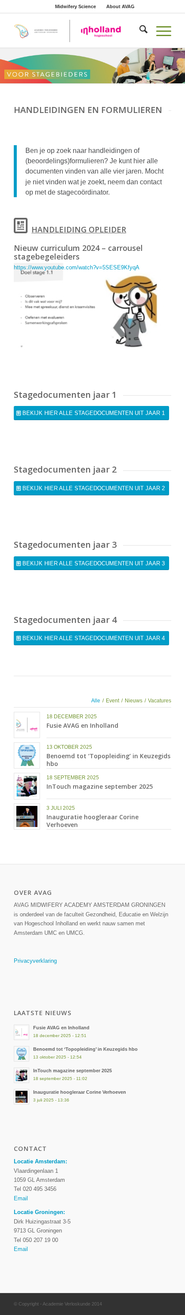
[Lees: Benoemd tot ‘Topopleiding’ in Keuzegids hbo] (21, 1054)
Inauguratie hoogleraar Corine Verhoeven (92, 821)
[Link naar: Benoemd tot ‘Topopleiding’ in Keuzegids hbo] (26, 755)
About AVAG (120, 6)
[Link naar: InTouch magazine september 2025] (26, 785)
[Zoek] (139, 30)
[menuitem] (76, 6)
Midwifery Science (75, 6)
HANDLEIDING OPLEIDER (78, 229)
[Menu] (159, 30)
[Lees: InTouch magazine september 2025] (21, 1075)
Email (21, 1198)
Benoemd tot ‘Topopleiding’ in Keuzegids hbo (108, 760)
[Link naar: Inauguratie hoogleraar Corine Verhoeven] (26, 816)
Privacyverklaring (35, 961)
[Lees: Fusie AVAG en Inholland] (21, 1032)
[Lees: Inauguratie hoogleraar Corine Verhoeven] (21, 1096)
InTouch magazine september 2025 (99, 786)
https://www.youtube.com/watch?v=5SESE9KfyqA (76, 267)
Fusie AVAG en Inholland (82, 725)
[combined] (76, 30)
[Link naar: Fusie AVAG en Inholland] (26, 724)
